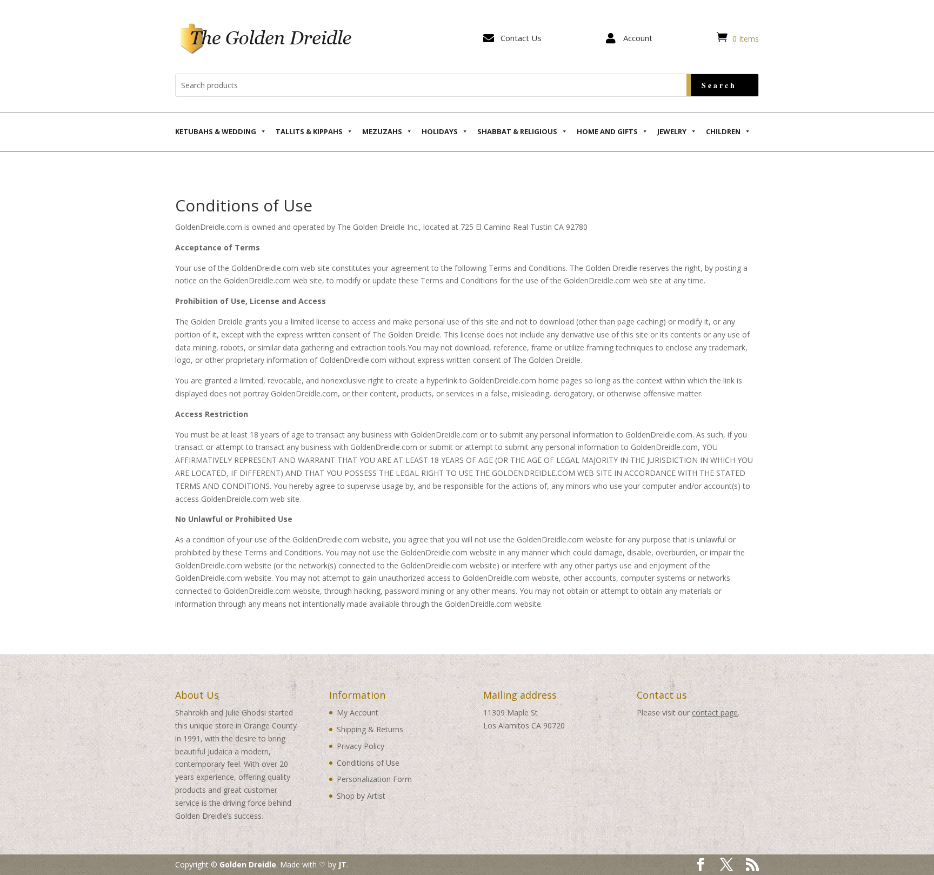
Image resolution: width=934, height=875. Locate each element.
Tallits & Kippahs (309, 131)
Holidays (440, 131)
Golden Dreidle (247, 864)
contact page (715, 712)
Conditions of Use (368, 763)
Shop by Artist (361, 796)
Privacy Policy (360, 746)
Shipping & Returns (370, 729)
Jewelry (671, 131)
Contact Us (521, 37)
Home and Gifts (607, 131)
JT (342, 864)
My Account (357, 712)
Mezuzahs (382, 131)
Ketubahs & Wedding (215, 131)
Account (637, 37)
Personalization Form (374, 779)
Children (723, 131)
